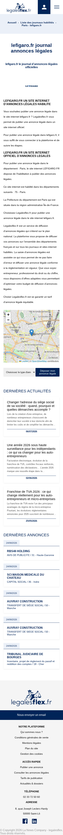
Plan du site (31, 748)
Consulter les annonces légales (31, 772)
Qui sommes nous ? (31, 732)
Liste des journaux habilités (37, 22)
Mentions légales (31, 743)
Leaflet (24, 361)
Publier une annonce (31, 767)
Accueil (12, 22)
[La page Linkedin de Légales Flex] (36, 822)
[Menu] (56, 7)
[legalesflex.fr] (19, 7)
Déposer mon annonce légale (47, 372)
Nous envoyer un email (31, 714)
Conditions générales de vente (31, 737)
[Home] (31, 698)
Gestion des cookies (31, 753)
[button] (31, 332)
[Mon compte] (44, 7)
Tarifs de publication (31, 778)
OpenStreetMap (39, 361)
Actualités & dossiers (31, 783)
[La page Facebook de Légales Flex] (27, 822)
